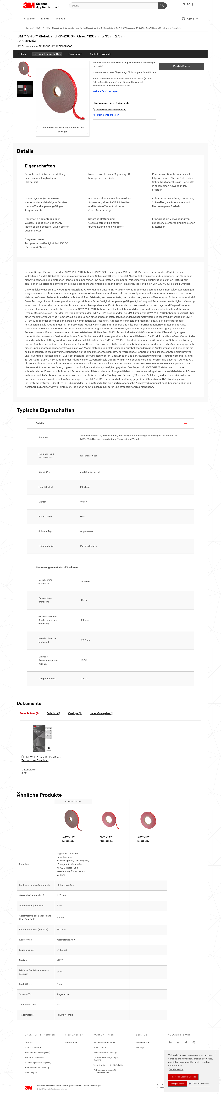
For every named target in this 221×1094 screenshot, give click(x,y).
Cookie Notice (176, 1069)
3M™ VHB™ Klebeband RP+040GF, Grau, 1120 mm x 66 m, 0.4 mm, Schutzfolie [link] (110, 839)
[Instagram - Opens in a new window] (193, 1042)
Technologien (31, 1073)
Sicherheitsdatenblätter (104, 1042)
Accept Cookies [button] (177, 1084)
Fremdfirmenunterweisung (37, 1068)
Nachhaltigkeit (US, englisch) (38, 1063)
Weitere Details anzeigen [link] (105, 91)
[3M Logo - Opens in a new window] (41, 5)
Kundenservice (142, 1042)
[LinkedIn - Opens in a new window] (170, 1042)
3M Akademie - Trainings (105, 1053)
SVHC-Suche (100, 1048)
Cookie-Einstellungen (92, 1086)
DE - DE (186, 4)
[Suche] (162, 5)
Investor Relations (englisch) (37, 1053)
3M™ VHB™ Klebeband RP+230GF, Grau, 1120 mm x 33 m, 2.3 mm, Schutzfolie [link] (73, 839)
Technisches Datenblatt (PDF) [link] (111, 110)
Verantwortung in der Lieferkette (108, 1065)
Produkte (29, 19)
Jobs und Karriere (33, 1048)
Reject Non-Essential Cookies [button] (183, 1077)
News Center (71, 1042)
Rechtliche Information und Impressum (52, 1086)
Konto (190, 19)
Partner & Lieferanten (34, 1058)
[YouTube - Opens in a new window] (178, 1042)
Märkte (45, 19)
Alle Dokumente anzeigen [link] (106, 115)
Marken (60, 19)
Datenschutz (75, 1086)
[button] (199, 1083)
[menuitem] (22, 54)
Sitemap (140, 1048)
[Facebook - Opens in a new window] (186, 1042)
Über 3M (29, 1042)
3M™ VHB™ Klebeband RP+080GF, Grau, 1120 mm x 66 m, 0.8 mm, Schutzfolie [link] (147, 839)
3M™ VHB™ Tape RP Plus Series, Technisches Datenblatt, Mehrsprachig (42, 759)
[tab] (29, 713)
